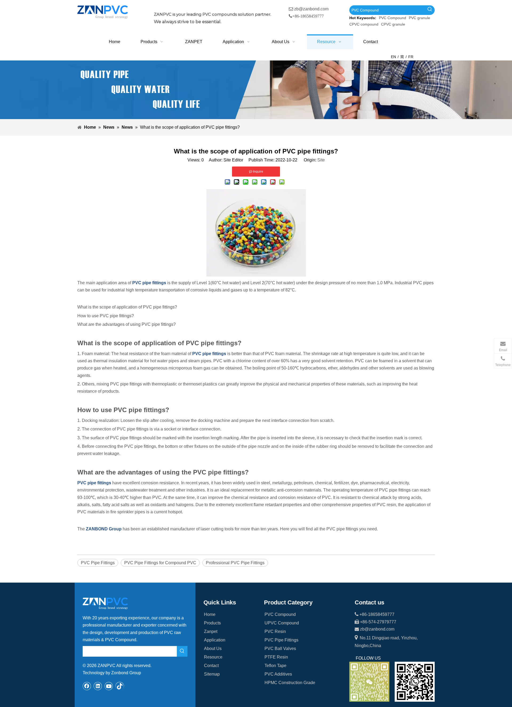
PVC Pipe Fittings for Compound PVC (160, 562)
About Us (213, 648)
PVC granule (419, 18)
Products (212, 623)
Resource (213, 657)
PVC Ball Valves (280, 648)
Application (214, 640)
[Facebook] (87, 686)
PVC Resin (275, 631)
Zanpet (210, 631)
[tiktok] (119, 686)
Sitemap (212, 674)
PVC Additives (278, 674)
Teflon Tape (275, 665)
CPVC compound (363, 24)
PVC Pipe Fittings (98, 562)
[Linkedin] (98, 686)
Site (321, 160)
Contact (211, 665)
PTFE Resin (276, 657)
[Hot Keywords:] (430, 10)
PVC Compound (392, 18)
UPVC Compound (282, 623)
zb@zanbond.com (311, 9)
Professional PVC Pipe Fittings (235, 562)
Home (209, 614)
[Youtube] (109, 686)
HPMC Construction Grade (290, 682)
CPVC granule (393, 24)
